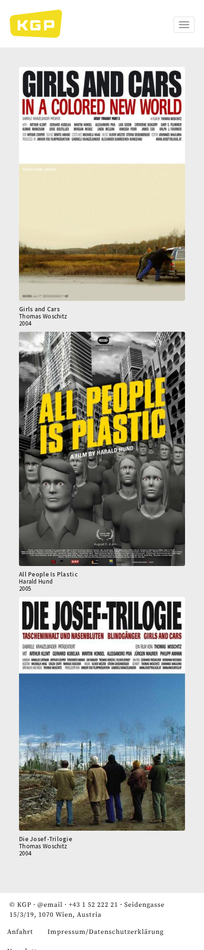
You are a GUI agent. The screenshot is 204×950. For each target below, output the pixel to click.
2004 (25, 323)
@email (50, 905)
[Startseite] (40, 24)
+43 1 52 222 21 (93, 905)
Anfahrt (20, 932)
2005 (25, 589)
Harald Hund (36, 581)
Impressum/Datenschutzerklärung (105, 932)
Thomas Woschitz (43, 316)
